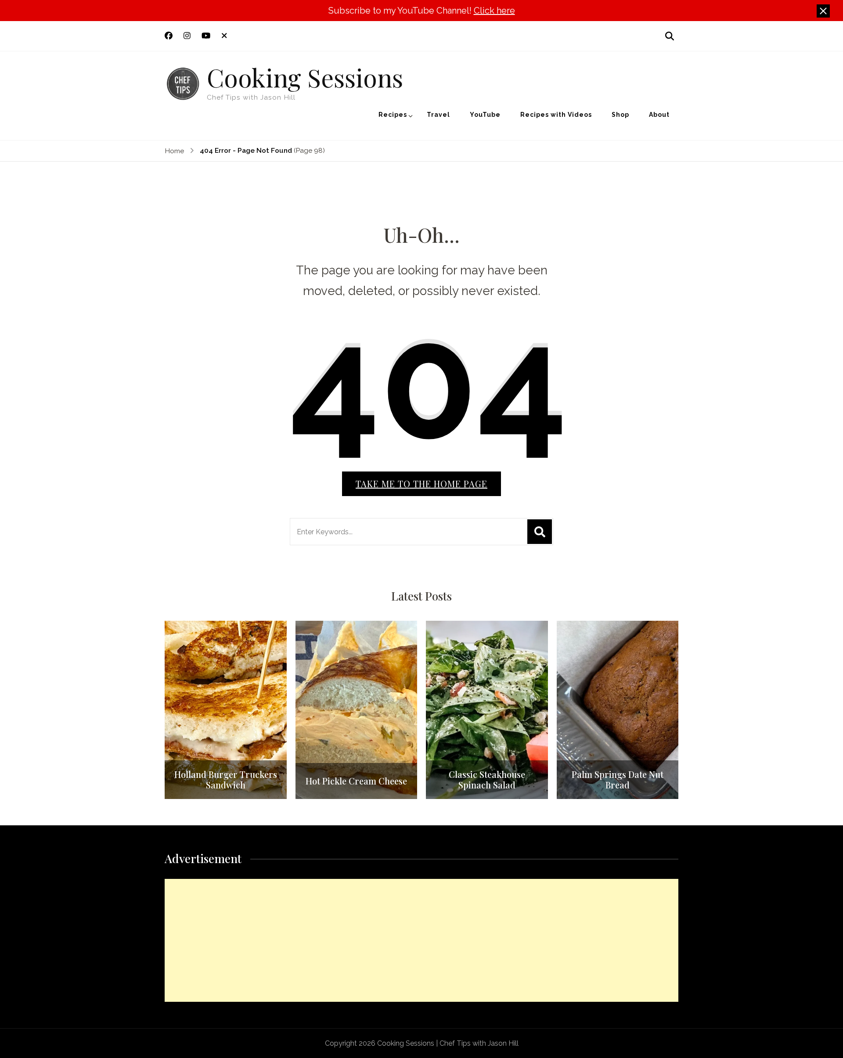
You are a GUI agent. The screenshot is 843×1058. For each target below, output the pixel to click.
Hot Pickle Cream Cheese (356, 781)
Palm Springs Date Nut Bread (617, 779)
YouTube (485, 114)
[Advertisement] (421, 940)
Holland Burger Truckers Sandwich (225, 779)
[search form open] (669, 35)
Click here (494, 10)
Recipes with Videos (556, 114)
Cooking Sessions (305, 77)
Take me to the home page (421, 483)
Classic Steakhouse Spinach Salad (487, 779)
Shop (620, 114)
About (659, 114)
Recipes (392, 114)
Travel (438, 114)
